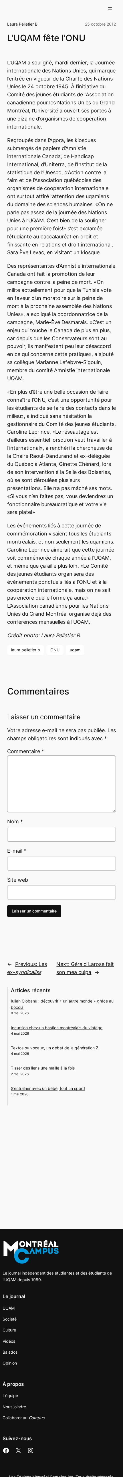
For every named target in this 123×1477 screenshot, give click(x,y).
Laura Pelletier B (22, 24)
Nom (15, 821)
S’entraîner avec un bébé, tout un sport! (48, 1088)
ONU (54, 649)
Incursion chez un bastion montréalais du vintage (56, 1027)
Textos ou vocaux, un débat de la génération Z (54, 1047)
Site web (17, 880)
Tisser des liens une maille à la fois (43, 1067)
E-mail (16, 851)
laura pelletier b (25, 649)
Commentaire (25, 751)
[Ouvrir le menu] (109, 9)
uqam (75, 649)
